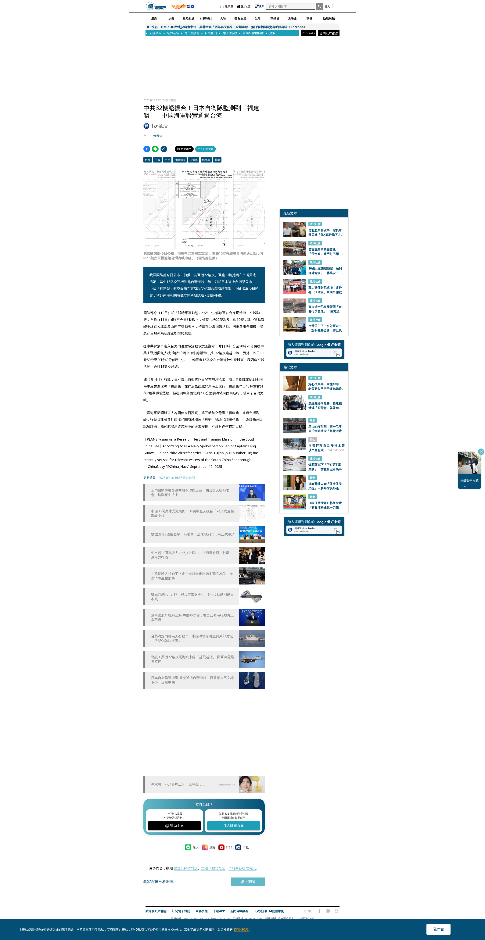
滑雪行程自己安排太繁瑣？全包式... (326, 447)
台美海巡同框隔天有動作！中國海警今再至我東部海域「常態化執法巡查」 (192, 638)
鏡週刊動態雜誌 (213, 868)
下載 (246, 847)
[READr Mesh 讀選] (259, 6)
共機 (217, 160)
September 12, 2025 (206, 466)
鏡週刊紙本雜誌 (186, 868)
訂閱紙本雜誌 (329, 33)
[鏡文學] (244, 6)
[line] (308, 911)
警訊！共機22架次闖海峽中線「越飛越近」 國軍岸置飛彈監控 (192, 659)
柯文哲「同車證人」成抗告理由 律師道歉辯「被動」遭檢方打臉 (192, 555)
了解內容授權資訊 (242, 868)
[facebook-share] (146, 149)
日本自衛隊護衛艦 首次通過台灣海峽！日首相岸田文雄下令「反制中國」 (192, 680)
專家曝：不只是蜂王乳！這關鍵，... (178, 784)
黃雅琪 (157, 136)
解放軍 (206, 160)
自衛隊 (194, 160)
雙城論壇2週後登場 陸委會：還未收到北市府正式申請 (193, 534)
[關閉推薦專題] (481, 452)
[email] (337, 911)
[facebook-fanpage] (319, 911)
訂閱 (229, 847)
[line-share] (155, 149)
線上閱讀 (248, 881)
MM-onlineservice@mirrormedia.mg (207, 918)
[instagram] (328, 911)
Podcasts (308, 33)
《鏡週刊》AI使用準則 (269, 911)
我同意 (438, 929)
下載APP (219, 911)
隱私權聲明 (241, 929)
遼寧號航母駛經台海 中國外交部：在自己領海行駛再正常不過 (192, 617)
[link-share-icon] (163, 149)
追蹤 (212, 847)
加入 (196, 847)
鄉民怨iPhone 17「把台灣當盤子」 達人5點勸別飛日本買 (192, 596)
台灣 (147, 160)
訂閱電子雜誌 (181, 911)
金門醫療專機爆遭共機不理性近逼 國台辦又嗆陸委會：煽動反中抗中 (190, 492)
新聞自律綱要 (239, 911)
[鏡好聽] (226, 6)
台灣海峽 (179, 160)
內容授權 (202, 911)
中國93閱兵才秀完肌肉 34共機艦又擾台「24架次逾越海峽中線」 (192, 513)
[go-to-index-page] (156, 6)
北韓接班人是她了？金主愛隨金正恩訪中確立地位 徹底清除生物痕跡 (192, 575)
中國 (157, 160)
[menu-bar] (333, 6)
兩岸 (167, 160)
